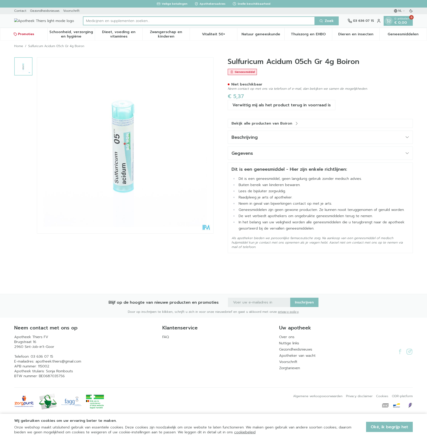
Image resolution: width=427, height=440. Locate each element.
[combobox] (199, 20)
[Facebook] (400, 351)
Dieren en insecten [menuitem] (358, 35)
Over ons (286, 337)
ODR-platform (402, 396)
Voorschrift (71, 10)
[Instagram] (409, 351)
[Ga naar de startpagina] (44, 20)
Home (18, 46)
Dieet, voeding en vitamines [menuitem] (122, 34)
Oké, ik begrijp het (389, 427)
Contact (20, 10)
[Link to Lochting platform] (410, 405)
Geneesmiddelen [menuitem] (407, 35)
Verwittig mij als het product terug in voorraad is (281, 105)
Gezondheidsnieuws (45, 10)
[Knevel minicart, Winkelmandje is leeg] (389, 21)
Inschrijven (304, 302)
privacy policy (288, 311)
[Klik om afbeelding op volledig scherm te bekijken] (125, 145)
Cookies (382, 396)
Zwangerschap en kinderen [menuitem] (170, 34)
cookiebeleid (245, 432)
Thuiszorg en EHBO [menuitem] (311, 35)
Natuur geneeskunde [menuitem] (263, 35)
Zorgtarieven (289, 368)
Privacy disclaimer (359, 396)
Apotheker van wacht (297, 355)
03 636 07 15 (42, 356)
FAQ (165, 337)
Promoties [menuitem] (26, 34)
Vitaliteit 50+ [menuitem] (219, 35)
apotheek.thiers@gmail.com (58, 361)
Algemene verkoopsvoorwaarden (317, 396)
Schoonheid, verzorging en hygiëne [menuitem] (72, 34)
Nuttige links (289, 343)
